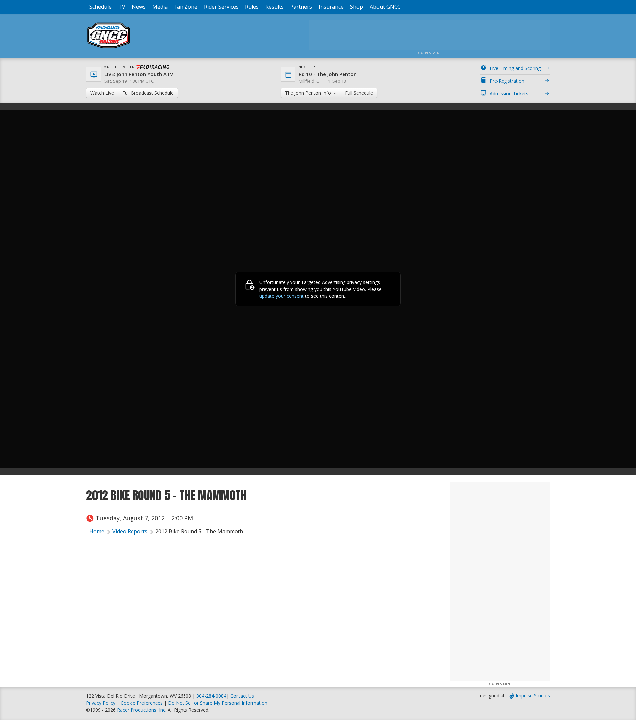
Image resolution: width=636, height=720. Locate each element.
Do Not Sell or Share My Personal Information (217, 703)
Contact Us (242, 696)
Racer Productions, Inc (141, 710)
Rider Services (221, 6)
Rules (252, 6)
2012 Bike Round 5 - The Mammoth (199, 531)
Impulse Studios (533, 695)
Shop (356, 6)
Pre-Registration (507, 81)
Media (160, 6)
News (139, 6)
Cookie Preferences (142, 703)
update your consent (281, 296)
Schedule (100, 6)
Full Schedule (359, 93)
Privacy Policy (100, 703)
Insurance (331, 6)
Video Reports (129, 531)
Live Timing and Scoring (515, 68)
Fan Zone (185, 6)
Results (274, 6)
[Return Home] (108, 48)
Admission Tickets (509, 93)
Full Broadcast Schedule (148, 93)
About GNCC (385, 6)
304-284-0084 (211, 696)
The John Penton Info (308, 93)
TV (121, 6)
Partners (301, 6)
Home (96, 531)
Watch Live (102, 93)
